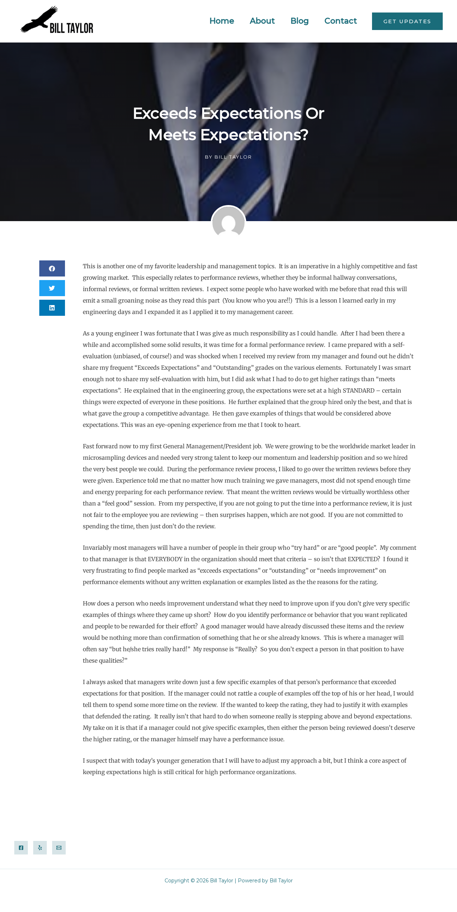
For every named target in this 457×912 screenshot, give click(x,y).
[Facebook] (21, 847)
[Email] (59, 847)
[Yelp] (40, 847)
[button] (407, 21)
